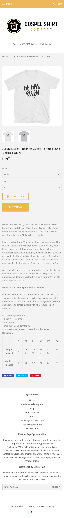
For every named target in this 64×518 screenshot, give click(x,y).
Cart (59, 4)
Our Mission (32, 428)
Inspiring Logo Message (32, 420)
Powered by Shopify (45, 506)
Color (4, 168)
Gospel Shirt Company (24, 506)
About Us (32, 416)
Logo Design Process (32, 424)
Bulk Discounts (32, 412)
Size (4, 181)
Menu (9, 4)
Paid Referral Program (32, 404)
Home (5, 56)
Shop (32, 408)
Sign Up (56, 487)
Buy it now (15, 207)
